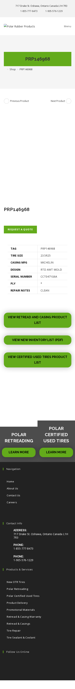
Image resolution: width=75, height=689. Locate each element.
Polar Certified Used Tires (23, 596)
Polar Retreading (17, 589)
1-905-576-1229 (53, 11)
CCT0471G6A (49, 276)
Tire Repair (14, 630)
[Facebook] (20, 663)
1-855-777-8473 (29, 11)
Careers (12, 502)
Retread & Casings (18, 623)
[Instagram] (32, 663)
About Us (12, 488)
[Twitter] (8, 663)
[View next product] (68, 101)
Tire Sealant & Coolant (21, 637)
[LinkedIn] (44, 663)
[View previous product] (6, 101)
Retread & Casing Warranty (24, 616)
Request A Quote (20, 229)
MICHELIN (47, 262)
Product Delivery (17, 603)
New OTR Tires (16, 582)
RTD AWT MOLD (51, 269)
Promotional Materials (21, 609)
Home (10, 481)
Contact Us (13, 495)
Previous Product (19, 101)
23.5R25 (46, 255)
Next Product (58, 101)
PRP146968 (48, 248)
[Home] (5, 69)
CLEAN (45, 290)
